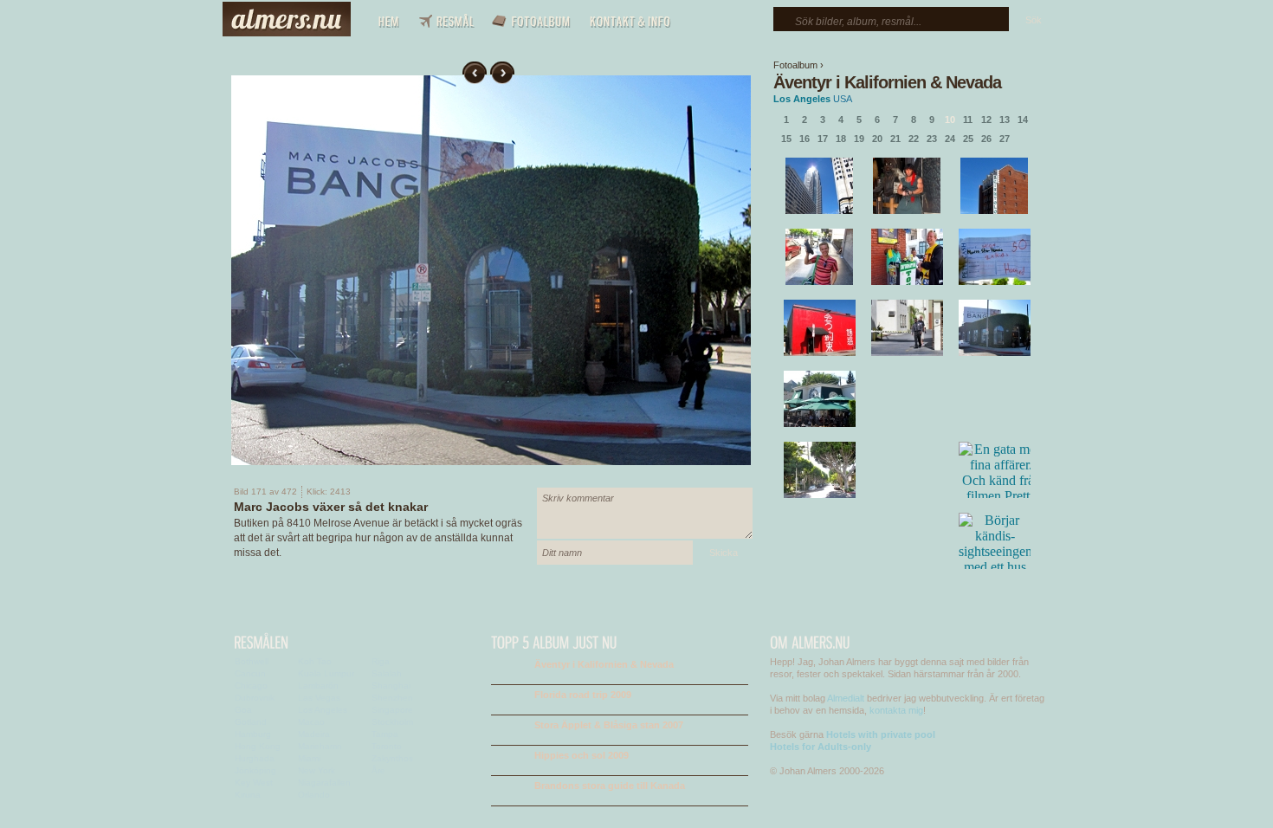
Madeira (314, 734)
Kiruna (248, 794)
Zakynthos (392, 758)
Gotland (251, 722)
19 (859, 138)
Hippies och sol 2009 (581, 755)
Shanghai (391, 685)
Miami (309, 758)
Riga (381, 661)
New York (316, 770)
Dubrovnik (255, 697)
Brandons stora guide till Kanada (609, 785)
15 (786, 138)
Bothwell (251, 661)
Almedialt (845, 698)
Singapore (392, 710)
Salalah (387, 673)
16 (804, 138)
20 (877, 138)
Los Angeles (801, 99)
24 (950, 138)
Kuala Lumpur (326, 673)
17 (822, 138)
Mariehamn (320, 746)
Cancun (250, 673)
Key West (254, 782)
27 (1004, 138)
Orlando (314, 794)
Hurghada (255, 758)
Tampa (385, 734)
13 (1004, 119)
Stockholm (392, 722)
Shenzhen (392, 697)
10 (950, 119)
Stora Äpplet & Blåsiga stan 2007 (608, 725)
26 (986, 138)
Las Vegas (319, 697)
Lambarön (318, 685)
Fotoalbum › (798, 65)
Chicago (251, 685)
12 (986, 119)
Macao (311, 722)
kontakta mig (896, 710)
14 (1023, 119)
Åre (378, 770)
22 (913, 138)
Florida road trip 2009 (582, 694)
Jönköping (255, 770)
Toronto (387, 746)
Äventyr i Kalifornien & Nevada (887, 82)
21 (895, 138)
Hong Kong (258, 746)
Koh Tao (315, 661)
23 (932, 138)
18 (841, 138)
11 (968, 119)
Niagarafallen (324, 782)
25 (968, 138)
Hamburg (253, 734)
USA (842, 99)
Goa (243, 710)
